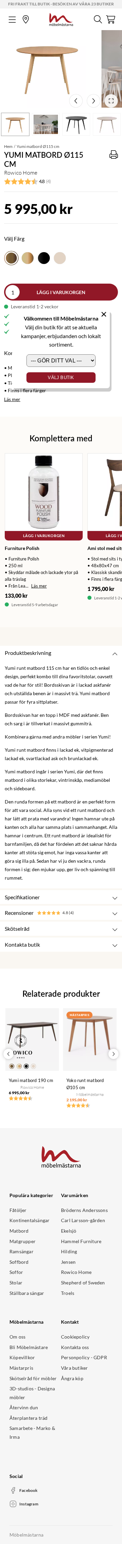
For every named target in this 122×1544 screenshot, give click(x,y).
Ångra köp (72, 1378)
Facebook (28, 1490)
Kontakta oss (75, 1347)
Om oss (17, 1337)
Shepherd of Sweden (83, 1282)
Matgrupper (22, 1241)
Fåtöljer (18, 1210)
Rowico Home (76, 1272)
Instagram (28, 1503)
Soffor (16, 1272)
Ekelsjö (68, 1231)
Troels (67, 1293)
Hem (8, 146)
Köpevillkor (22, 1357)
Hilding (69, 1251)
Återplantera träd (28, 1418)
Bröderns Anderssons (84, 1210)
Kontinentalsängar (29, 1220)
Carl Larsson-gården (83, 1220)
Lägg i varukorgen (61, 292)
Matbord (18, 1231)
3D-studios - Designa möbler (32, 1393)
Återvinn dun (23, 1407)
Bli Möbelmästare (28, 1347)
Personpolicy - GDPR (84, 1357)
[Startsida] (61, 18)
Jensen (68, 1262)
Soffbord (19, 1262)
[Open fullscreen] (111, 101)
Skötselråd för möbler (33, 1378)
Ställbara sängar (26, 1293)
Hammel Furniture (81, 1241)
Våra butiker (74, 1368)
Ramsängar (21, 1251)
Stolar (15, 1282)
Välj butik (61, 377)
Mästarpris (21, 1368)
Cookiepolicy (75, 1337)
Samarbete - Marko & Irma (32, 1432)
